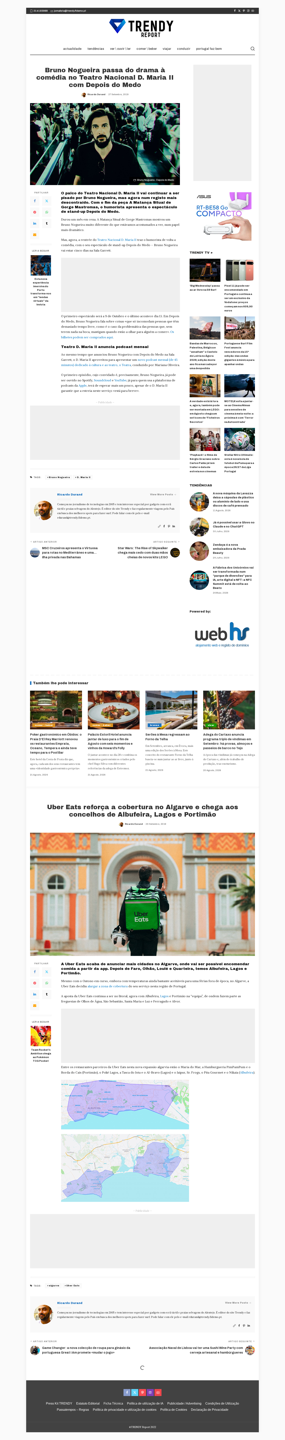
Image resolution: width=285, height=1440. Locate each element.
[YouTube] (252, 11)
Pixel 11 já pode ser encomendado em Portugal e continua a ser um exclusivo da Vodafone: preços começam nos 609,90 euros (238, 298)
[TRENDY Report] (142, 28)
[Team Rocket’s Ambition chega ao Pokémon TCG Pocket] (41, 1036)
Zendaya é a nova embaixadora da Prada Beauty (229, 548)
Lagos (164, 996)
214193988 (41, 10)
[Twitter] (239, 11)
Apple (83, 385)
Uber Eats (72, 1285)
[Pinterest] (244, 11)
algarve (54, 1285)
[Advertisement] (120, 285)
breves (154, 725)
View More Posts (161, 494)
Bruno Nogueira (59, 477)
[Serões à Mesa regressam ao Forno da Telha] (171, 710)
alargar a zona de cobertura (108, 986)
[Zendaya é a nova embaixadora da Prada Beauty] (199, 551)
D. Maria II (84, 477)
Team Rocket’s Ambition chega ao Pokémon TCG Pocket (41, 1055)
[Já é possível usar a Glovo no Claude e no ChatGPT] (199, 527)
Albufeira (246, 1072)
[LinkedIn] (34, 223)
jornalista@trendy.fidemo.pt (70, 10)
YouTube (120, 380)
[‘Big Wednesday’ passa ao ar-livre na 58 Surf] (205, 270)
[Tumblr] (46, 223)
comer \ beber (44, 725)
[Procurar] (252, 49)
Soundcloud (102, 380)
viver (211, 725)
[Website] (159, 526)
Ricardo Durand (96, 94)
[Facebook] (235, 11)
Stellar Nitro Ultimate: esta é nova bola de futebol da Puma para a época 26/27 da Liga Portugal (239, 463)
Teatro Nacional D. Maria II (116, 240)
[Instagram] (248, 11)
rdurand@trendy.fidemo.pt (73, 517)
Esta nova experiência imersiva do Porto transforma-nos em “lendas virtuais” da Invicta (40, 292)
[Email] (34, 235)
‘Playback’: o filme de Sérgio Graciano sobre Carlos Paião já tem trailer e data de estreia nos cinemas (205, 463)
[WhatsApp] (46, 212)
